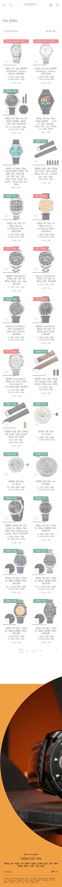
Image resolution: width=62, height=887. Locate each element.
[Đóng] (57, 688)
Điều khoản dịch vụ (14, 882)
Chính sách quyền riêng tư (37, 880)
